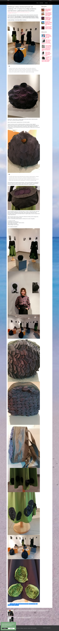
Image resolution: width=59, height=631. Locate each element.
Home (37, 2)
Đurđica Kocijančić (32, 603)
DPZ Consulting (33, 628)
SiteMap (21, 628)
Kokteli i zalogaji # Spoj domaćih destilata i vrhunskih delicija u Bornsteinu (48, 10)
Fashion (11, 603)
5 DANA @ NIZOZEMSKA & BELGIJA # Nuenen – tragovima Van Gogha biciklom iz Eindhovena (48, 27)
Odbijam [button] (5, 628)
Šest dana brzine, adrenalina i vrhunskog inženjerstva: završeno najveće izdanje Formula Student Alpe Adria (48, 23)
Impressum (25, 628)
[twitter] (8, 0)
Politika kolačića (17, 628)
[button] (49, 0)
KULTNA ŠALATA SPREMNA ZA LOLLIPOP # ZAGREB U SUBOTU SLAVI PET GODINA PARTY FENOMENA (48, 18)
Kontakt (46, 2)
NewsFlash (41, 2)
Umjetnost (17, 605)
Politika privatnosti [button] (4, 626)
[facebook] (7, 0)
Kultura (13, 605)
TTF (16, 603)
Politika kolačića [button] (9, 625)
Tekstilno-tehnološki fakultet (23, 603)
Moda (14, 603)
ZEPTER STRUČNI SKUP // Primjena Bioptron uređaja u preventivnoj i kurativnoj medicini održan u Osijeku (48, 14)
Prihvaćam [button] (11, 628)
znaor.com (48, 627)
